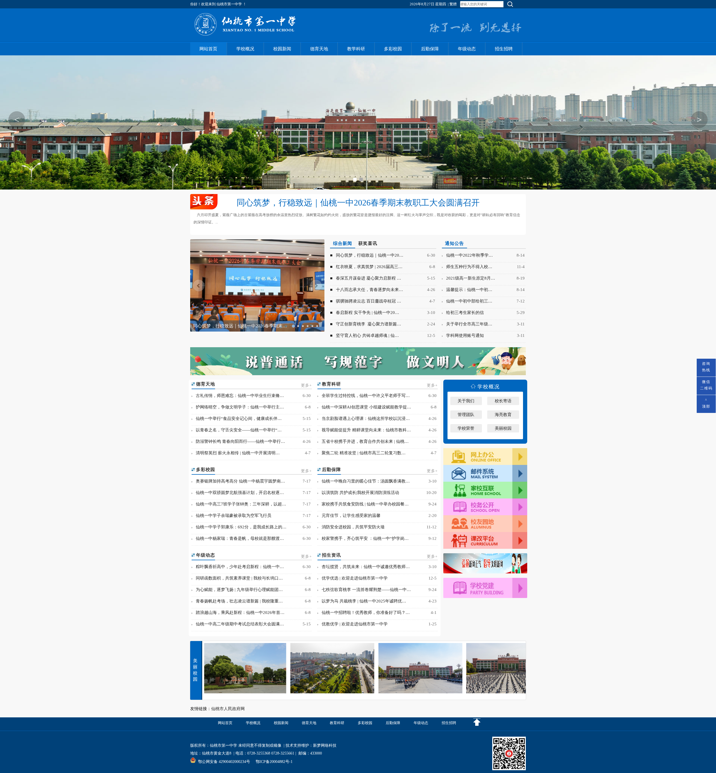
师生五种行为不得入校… (467, 266)
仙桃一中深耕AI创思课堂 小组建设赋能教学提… (364, 407)
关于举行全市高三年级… (467, 324)
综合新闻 (342, 243)
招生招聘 (504, 48)
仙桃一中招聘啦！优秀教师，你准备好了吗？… (364, 612)
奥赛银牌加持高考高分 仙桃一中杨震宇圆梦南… (238, 481)
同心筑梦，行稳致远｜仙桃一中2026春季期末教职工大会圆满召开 (358, 202)
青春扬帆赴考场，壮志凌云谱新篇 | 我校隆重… (237, 601)
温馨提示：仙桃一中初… (467, 289)
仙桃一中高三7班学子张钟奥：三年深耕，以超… (239, 504)
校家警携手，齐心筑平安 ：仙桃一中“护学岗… (363, 538)
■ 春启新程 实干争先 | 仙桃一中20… (364, 312)
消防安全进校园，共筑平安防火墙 (351, 527)
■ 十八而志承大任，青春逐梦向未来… (366, 289)
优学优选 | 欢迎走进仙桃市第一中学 (353, 578)
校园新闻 (282, 48)
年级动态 (467, 48)
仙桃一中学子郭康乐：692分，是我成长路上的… (239, 527)
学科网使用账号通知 (463, 335)
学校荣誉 (466, 428)
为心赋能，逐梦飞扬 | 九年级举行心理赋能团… (237, 589)
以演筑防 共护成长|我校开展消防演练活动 (358, 492)
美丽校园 (503, 428)
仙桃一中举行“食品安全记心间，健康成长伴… (237, 418)
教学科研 (356, 48)
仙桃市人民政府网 (228, 708)
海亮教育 (503, 414)
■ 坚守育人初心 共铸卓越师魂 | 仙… (364, 335)
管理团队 (466, 414)
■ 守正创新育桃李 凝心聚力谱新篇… (365, 324)
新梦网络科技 (324, 745)
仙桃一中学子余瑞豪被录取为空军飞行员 (231, 515)
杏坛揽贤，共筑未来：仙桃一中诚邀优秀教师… (364, 566)
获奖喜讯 (367, 243)
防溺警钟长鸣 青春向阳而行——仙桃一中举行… (238, 441)
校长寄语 (503, 401)
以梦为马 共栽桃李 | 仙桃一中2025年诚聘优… (362, 601)
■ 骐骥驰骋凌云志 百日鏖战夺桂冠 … (365, 301)
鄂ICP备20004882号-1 (274, 762)
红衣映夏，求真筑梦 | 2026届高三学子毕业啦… (239, 325)
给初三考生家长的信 (463, 312)
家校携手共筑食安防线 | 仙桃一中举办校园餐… (363, 504)
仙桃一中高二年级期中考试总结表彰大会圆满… (238, 624)
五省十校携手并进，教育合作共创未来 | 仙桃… (363, 441)
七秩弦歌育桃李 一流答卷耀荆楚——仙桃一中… (364, 589)
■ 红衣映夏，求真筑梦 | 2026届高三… (366, 266)
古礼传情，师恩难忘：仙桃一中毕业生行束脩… (238, 395)
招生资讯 (331, 555)
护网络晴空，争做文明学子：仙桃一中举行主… (238, 407)
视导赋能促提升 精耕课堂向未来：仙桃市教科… (364, 430)
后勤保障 (430, 48)
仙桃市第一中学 (223, 745)
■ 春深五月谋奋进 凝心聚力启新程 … (365, 278)
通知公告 (454, 243)
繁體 (453, 4)
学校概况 (245, 48)
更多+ (306, 385)
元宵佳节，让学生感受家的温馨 (349, 515)
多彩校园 (393, 48)
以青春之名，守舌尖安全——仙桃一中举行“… (237, 430)
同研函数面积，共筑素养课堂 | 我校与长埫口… (237, 578)
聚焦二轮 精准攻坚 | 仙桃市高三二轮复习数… (362, 453)
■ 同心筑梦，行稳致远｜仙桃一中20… (366, 255)
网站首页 (208, 48)
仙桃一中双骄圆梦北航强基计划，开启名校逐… (238, 492)
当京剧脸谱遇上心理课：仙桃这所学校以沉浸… (364, 418)
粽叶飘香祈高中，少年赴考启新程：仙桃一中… (238, 566)
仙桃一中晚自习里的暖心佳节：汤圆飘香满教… (364, 481)
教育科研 (331, 384)
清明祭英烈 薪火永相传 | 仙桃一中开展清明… (236, 453)
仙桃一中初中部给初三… (467, 301)
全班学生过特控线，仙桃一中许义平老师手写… (364, 395)
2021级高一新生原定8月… (469, 278)
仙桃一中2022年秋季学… (468, 255)
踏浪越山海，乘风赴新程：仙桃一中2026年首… (238, 612)
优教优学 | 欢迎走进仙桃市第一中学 (353, 624)
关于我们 (466, 401)
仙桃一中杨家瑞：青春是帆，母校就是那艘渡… (238, 538)
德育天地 (319, 48)
